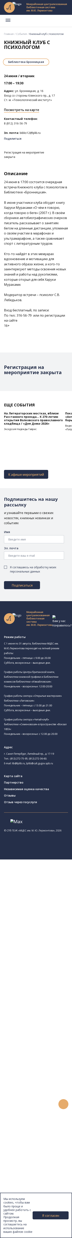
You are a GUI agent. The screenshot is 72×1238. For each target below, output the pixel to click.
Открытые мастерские (38, 958)
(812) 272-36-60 (37, 758)
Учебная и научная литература (40, 1031)
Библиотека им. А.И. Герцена (43, 922)
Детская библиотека (37, 936)
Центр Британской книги (45, 976)
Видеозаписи (22, 1156)
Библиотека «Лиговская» (46, 899)
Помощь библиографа (34, 1103)
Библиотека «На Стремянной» (49, 894)
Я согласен (50, 1215)
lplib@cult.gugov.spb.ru (39, 763)
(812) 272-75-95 (19, 758)
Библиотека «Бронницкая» (41, 931)
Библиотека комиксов (38, 981)
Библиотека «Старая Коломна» (44, 914)
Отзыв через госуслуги (20, 802)
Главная (9, 34)
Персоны (19, 1147)
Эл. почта (11, 548)
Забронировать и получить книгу (42, 1107)
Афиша (17, 1143)
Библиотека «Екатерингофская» (45, 890)
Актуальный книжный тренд (38, 1120)
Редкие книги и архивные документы (44, 1040)
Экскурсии (19, 1179)
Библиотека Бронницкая (26, 62)
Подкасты (19, 1161)
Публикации (21, 1183)
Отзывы (10, 795)
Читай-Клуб (31, 945)
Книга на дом (28, 1111)
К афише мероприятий (26, 474)
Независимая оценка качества (26, 789)
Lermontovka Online (26, 1152)
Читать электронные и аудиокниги (42, 1116)
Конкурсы (19, 1134)
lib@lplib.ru (18, 763)
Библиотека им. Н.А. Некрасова (44, 918)
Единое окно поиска (33, 995)
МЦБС (17, 1192)
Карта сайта (13, 776)
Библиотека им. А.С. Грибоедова (45, 904)
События (21, 34)
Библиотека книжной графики (43, 972)
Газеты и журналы (31, 1035)
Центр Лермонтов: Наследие (42, 949)
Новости (19, 1129)
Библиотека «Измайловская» (48, 909)
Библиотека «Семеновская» (42, 927)
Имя (7, 532)
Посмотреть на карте (21, 110)
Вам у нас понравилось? (61, 623)
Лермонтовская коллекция (44, 1058)
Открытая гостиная (36, 954)
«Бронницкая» (35, 192)
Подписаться (22, 585)
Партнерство (13, 782)
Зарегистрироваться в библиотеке (43, 1098)
